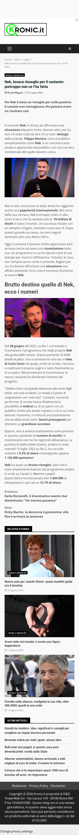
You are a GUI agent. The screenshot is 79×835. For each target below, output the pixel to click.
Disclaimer (58, 786)
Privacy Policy (38, 786)
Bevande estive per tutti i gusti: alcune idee (33, 740)
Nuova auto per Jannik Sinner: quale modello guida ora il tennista (39, 556)
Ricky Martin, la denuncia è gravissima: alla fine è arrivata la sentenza (37, 512)
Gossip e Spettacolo (15, 75)
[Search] (70, 48)
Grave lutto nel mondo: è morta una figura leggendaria (39, 616)
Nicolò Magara (15, 92)
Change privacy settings (16, 831)
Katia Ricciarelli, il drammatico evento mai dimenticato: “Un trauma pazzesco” (36, 496)
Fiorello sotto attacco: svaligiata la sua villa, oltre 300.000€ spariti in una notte (39, 676)
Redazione (19, 786)
